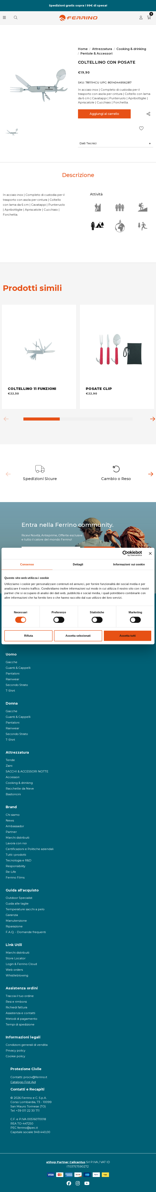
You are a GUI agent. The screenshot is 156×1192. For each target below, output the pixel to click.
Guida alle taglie (17, 903)
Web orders (14, 969)
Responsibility (15, 866)
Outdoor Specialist (19, 898)
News (10, 820)
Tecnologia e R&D (18, 860)
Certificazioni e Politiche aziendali (29, 849)
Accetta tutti (127, 635)
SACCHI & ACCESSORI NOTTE (27, 771)
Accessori (12, 777)
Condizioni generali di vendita (27, 1045)
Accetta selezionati (78, 635)
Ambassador (15, 826)
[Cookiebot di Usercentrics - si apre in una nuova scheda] (125, 553)
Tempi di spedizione (20, 1024)
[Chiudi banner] (150, 553)
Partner (11, 832)
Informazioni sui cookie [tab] (129, 564)
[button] (115, 143)
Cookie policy (15, 1056)
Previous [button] (5, 5)
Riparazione (14, 926)
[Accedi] (141, 17)
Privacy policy (15, 1050)
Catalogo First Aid (23, 1082)
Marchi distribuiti (17, 837)
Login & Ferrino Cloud (21, 964)
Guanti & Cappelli (18, 668)
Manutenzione (16, 920)
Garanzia (12, 915)
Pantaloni (12, 673)
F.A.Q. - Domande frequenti (26, 932)
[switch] (58, 620)
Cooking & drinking (19, 783)
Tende (10, 760)
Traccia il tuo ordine (20, 996)
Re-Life (11, 872)
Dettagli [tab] (78, 564)
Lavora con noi (16, 843)
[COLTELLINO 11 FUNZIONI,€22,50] (39, 346)
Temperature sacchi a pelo (25, 909)
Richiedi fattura (16, 1007)
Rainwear (12, 679)
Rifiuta (28, 635)
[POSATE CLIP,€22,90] (117, 346)
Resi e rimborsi (16, 1001)
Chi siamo (13, 815)
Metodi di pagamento (21, 1019)
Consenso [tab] (27, 564)
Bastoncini (13, 794)
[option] (40, 473)
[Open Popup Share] (148, 114)
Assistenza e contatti (20, 1013)
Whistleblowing (17, 975)
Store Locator (15, 958)
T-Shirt (10, 690)
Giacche (11, 662)
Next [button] (151, 5)
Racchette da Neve (20, 788)
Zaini (9, 765)
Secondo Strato (17, 685)
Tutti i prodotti (16, 854)
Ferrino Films (15, 877)
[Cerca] (16, 17)
